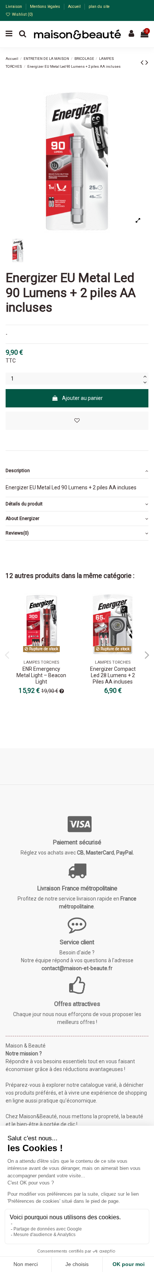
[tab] (77, 471)
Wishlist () (22, 14)
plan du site (99, 6)
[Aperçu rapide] (66, 617)
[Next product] (146, 62)
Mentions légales (45, 6)
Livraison (14, 6)
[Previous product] (143, 62)
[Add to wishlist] (77, 421)
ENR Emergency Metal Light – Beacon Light (41, 675)
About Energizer (22, 518)
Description (18, 470)
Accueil (75, 6)
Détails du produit (24, 504)
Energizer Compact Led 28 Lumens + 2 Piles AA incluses (113, 675)
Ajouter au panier (82, 398)
